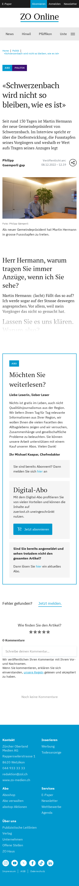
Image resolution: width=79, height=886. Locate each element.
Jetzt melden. (50, 603)
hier (40, 471)
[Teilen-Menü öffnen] (73, 162)
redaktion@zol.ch (15, 774)
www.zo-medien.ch (16, 780)
